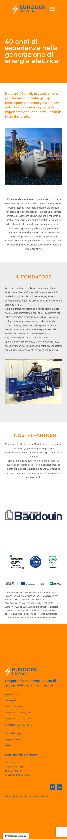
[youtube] (52, 787)
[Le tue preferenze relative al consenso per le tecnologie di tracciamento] (16, 836)
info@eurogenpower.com (17, 775)
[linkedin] (59, 787)
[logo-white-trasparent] (28, 4)
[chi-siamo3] (33, 381)
